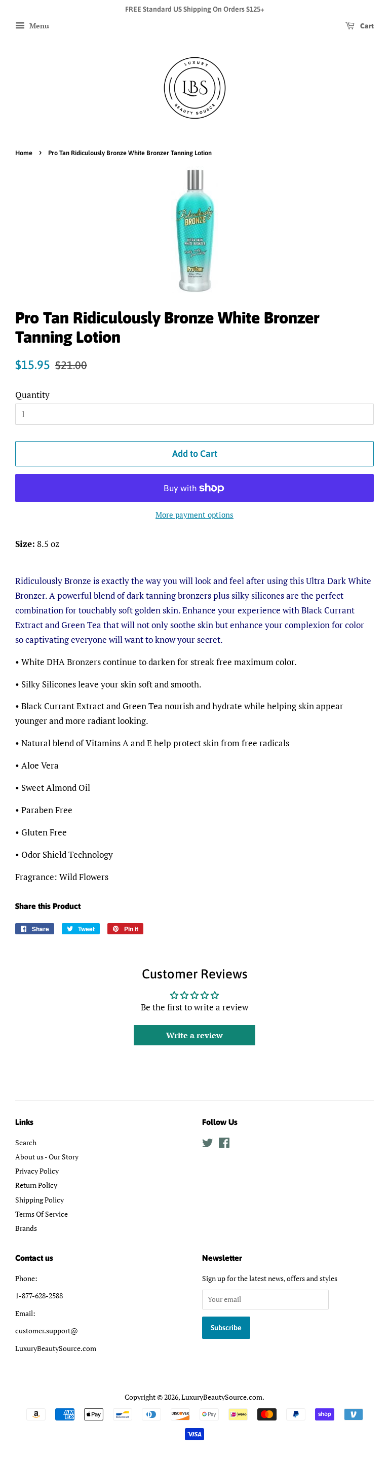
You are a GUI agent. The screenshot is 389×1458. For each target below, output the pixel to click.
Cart (366, 26)
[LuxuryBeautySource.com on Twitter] (207, 1144)
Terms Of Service (41, 1214)
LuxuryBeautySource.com (221, 1397)
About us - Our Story (47, 1156)
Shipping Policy (39, 1200)
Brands (26, 1228)
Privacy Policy (37, 1171)
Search (25, 1142)
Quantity (32, 394)
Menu (38, 25)
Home (23, 153)
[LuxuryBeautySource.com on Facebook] (224, 1144)
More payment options (194, 514)
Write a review (194, 1035)
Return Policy (36, 1185)
